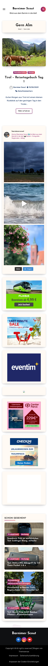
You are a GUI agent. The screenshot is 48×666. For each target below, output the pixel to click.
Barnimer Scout (23, 8)
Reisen (31, 72)
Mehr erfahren (24, 111)
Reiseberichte (20, 72)
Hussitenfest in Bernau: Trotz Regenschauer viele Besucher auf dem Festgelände (23, 590)
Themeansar (24, 652)
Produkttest (13, 534)
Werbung (24, 534)
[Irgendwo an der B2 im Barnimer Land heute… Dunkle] (24, 162)
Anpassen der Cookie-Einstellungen (24, 662)
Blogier (36, 648)
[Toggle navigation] (4, 9)
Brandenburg (13, 580)
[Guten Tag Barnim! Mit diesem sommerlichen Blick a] (24, 245)
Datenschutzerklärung (29, 656)
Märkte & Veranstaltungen (19, 583)
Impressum (13, 656)
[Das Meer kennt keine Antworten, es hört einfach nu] (24, 203)
